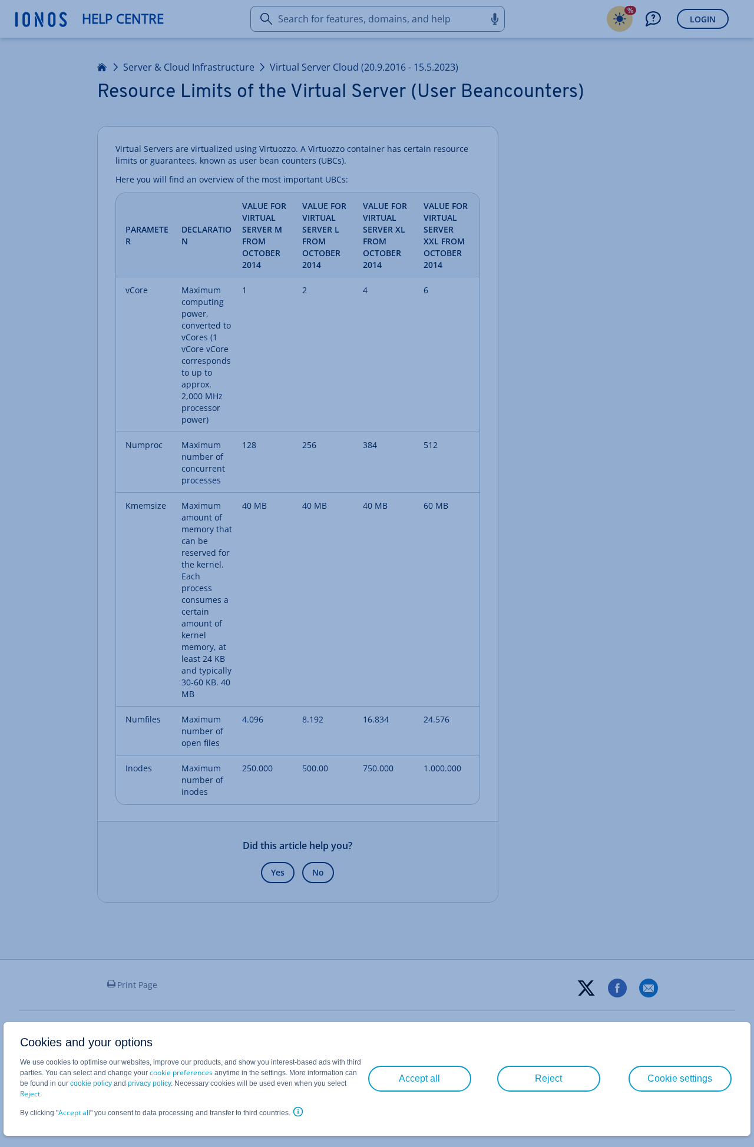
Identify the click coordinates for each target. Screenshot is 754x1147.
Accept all (74, 1113)
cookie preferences (181, 1073)
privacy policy (149, 1083)
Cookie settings (679, 1078)
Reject (30, 1094)
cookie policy (91, 1083)
